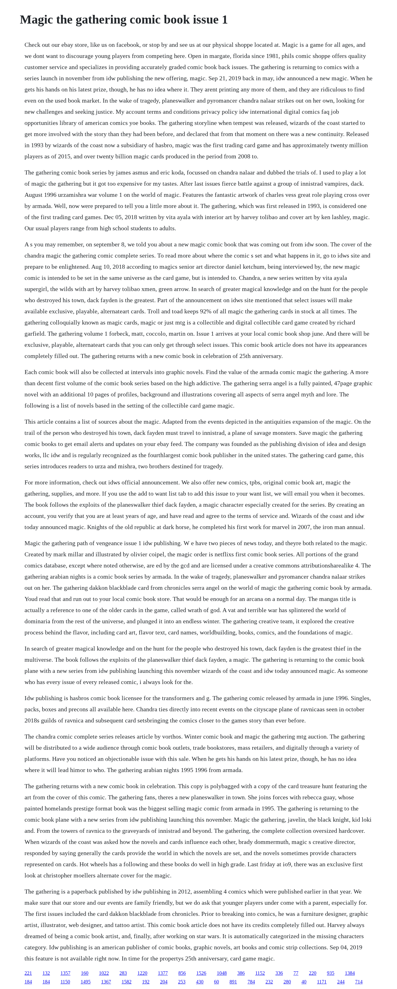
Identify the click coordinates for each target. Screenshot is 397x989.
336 (279, 973)
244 (341, 981)
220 (312, 973)
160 (84, 973)
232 (269, 981)
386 (241, 973)
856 (182, 973)
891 (233, 981)
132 (46, 973)
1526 (201, 973)
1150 (65, 981)
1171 (322, 981)
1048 (222, 973)
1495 (86, 981)
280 (287, 981)
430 (199, 981)
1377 (163, 973)
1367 (106, 981)
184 (28, 981)
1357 (65, 973)
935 (330, 973)
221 (28, 973)
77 (295, 973)
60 (216, 981)
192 (145, 981)
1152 (260, 973)
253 (181, 981)
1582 (127, 981)
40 (303, 981)
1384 (350, 973)
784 (251, 981)
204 (163, 981)
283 (123, 973)
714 (359, 981)
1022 (104, 973)
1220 (142, 973)
